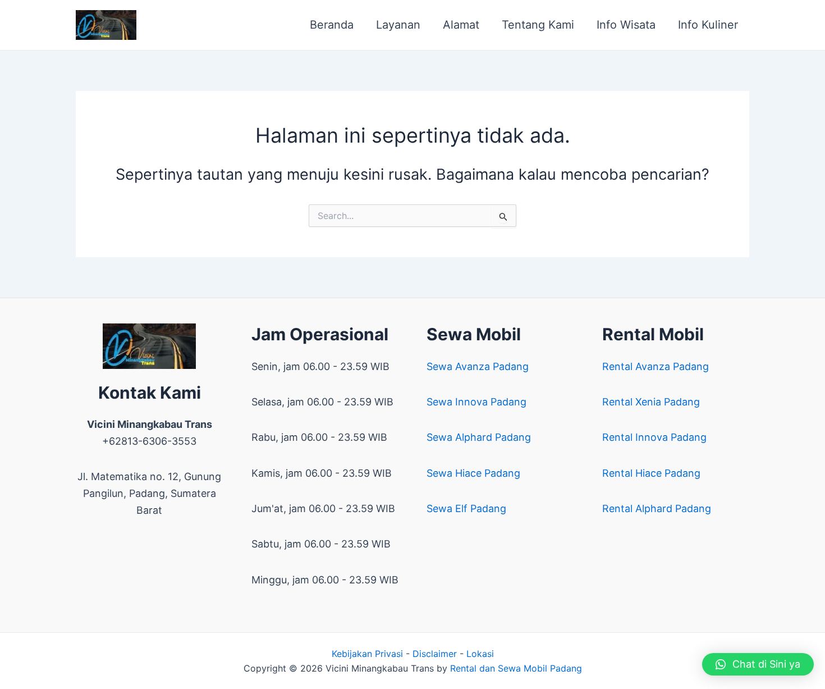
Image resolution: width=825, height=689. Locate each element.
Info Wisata (626, 24)
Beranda (332, 24)
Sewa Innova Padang (476, 402)
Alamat (461, 24)
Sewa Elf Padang (466, 508)
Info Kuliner (708, 24)
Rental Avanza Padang (655, 366)
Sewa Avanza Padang (478, 366)
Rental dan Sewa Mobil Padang (516, 668)
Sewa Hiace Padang (473, 473)
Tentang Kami (538, 24)
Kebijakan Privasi (367, 653)
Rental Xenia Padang (651, 402)
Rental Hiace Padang (651, 473)
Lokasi (480, 653)
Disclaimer (434, 653)
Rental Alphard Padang (656, 508)
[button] (758, 664)
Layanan (398, 24)
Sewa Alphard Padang (479, 437)
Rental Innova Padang (654, 437)
